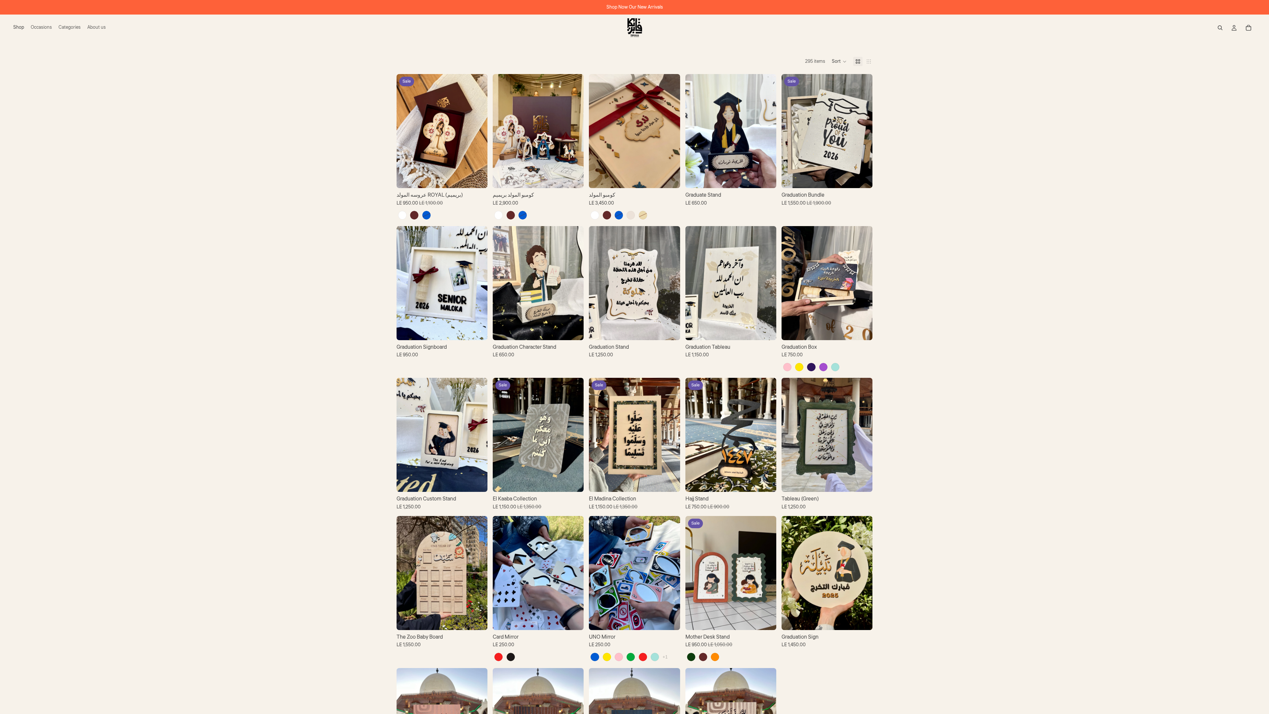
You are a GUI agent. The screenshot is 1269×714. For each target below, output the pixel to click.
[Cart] (1248, 27)
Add (482, 330)
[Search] (1220, 27)
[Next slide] (477, 131)
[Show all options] (665, 657)
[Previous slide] (406, 131)
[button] (839, 61)
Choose (482, 178)
